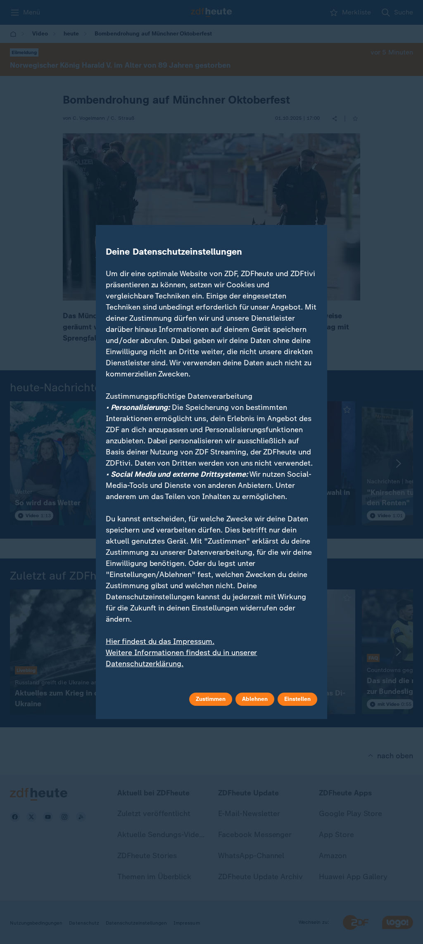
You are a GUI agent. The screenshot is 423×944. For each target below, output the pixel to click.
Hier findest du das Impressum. (160, 641)
